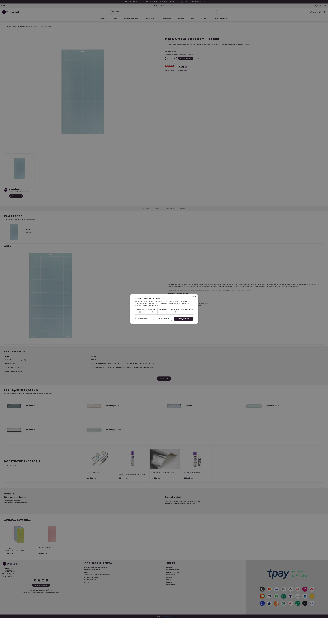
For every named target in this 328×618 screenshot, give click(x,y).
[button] (141, 319)
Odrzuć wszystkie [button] (163, 319)
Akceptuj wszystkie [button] (183, 319)
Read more (155, 305)
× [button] (195, 296)
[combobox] (193, 296)
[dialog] (164, 309)
